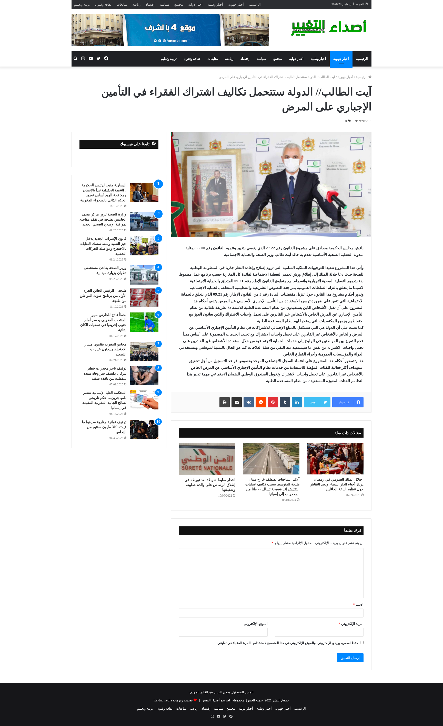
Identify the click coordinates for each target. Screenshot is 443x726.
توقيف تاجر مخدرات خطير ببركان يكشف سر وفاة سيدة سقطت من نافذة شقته (105, 373)
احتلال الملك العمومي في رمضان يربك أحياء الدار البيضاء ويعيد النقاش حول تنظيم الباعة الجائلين (337, 484)
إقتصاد (150, 4)
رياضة (136, 4)
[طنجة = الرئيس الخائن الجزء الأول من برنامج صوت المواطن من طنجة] (144, 297)
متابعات (122, 4)
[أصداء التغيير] (330, 27)
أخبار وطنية (215, 4)
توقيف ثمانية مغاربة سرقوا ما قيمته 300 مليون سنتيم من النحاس (104, 427)
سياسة (164, 4)
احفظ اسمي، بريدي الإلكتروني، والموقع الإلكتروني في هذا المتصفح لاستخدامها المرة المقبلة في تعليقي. (288, 643)
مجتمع (178, 4)
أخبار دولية (195, 4)
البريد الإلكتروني (351, 624)
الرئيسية (255, 4)
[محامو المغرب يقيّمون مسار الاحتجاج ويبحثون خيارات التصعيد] (144, 351)
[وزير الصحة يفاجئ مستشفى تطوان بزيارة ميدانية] (144, 275)
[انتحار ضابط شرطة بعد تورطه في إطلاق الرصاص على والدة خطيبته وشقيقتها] (207, 459)
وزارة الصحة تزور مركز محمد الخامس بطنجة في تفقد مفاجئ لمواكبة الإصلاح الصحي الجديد (102, 219)
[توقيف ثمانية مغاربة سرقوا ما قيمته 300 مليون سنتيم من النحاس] (144, 429)
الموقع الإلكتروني (256, 624)
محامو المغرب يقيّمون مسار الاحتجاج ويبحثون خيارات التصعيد (105, 349)
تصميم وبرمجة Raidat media (173, 700)
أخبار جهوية (236, 4)
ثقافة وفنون (103, 4)
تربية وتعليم (82, 4)
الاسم (358, 604)
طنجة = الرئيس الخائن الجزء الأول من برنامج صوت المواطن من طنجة (103, 295)
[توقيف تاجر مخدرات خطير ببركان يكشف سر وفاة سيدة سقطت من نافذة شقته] (144, 375)
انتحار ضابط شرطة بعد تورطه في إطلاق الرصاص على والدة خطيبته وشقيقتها (210, 485)
